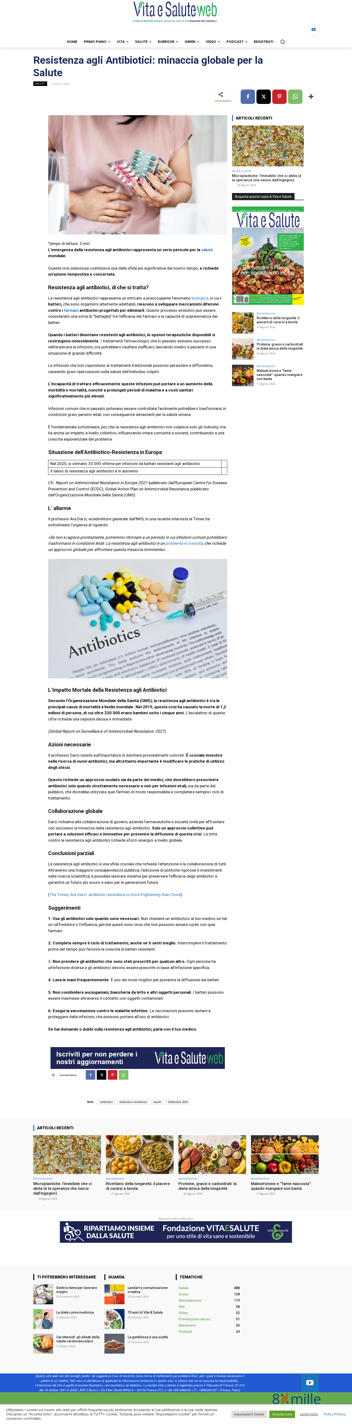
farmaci (71, 310)
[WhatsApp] (295, 97)
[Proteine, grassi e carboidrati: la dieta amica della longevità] (243, 349)
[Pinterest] (279, 97)
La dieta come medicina (75, 1312)
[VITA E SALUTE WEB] (176, 11)
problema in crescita (184, 543)
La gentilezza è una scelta (148, 1337)
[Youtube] (314, 30)
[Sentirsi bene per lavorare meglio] (43, 1294)
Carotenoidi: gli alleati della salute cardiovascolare (78, 1339)
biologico (200, 298)
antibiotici (106, 1102)
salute (207, 249)
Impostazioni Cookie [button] (249, 1414)
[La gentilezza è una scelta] (114, 1344)
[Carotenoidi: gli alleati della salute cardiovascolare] (43, 1344)
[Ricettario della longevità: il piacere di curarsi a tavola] (243, 323)
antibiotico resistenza (133, 1102)
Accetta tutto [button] (282, 1414)
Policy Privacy (335, 1414)
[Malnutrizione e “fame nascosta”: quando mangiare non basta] (243, 375)
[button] (282, 41)
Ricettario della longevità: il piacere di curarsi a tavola (278, 320)
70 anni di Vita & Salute (145, 1312)
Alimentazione (266, 313)
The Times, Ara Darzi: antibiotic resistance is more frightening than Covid (115, 894)
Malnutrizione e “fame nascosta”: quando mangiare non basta (279, 375)
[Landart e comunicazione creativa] (114, 1294)
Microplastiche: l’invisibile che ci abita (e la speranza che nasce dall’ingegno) (266, 178)
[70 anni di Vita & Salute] (114, 1319)
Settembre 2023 (178, 1102)
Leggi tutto (309, 1414)
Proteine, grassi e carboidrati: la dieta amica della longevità (280, 346)
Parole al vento (241, 171)
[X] (263, 97)
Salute (40, 83)
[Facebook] (248, 97)
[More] (311, 97)
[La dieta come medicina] (43, 1319)
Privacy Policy (230, 1390)
